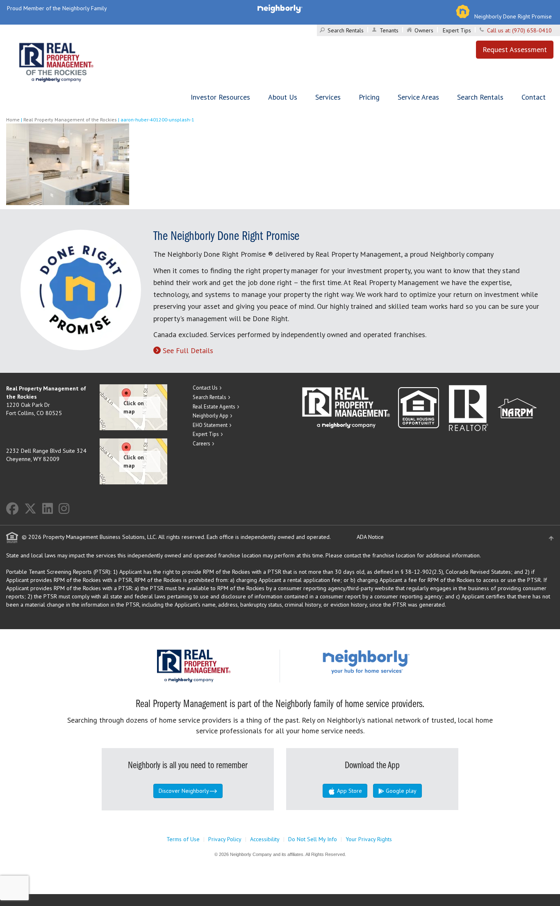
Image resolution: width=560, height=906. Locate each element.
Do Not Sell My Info (312, 839)
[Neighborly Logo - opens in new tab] (391, 661)
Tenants (389, 30)
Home (13, 119)
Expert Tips (457, 30)
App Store (348, 790)
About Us (282, 97)
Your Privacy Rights (369, 839)
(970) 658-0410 (532, 30)
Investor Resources (220, 97)
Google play (400, 790)
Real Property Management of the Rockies (70, 119)
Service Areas (418, 97)
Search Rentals (346, 30)
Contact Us (205, 387)
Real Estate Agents (214, 406)
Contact (533, 97)
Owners (423, 30)
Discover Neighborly (184, 790)
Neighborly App (210, 415)
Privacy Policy (224, 839)
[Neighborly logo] (280, 8)
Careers (201, 443)
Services (328, 97)
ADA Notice (370, 537)
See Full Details (188, 350)
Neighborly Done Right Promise (513, 16)
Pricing (369, 97)
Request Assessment (515, 49)
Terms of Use (183, 839)
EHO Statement (210, 425)
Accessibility (265, 839)
